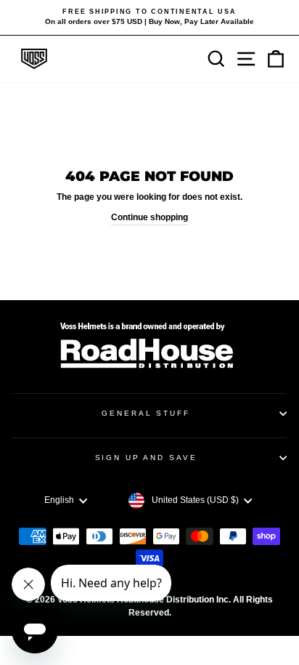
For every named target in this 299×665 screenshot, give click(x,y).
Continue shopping (149, 217)
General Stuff (145, 413)
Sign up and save (146, 458)
